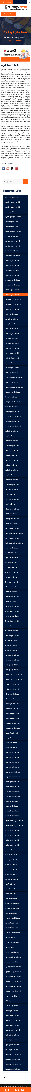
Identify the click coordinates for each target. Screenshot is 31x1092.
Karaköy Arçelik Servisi (12, 353)
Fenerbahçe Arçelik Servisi (13, 411)
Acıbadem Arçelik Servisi (12, 202)
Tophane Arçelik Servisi (12, 923)
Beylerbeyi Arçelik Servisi (13, 606)
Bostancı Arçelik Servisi (12, 655)
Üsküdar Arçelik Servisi (12, 1015)
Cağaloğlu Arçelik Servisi (12, 713)
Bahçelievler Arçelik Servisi (13, 256)
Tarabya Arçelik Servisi (12, 864)
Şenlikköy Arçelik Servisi (12, 358)
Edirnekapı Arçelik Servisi (12, 791)
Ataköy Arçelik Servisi (11, 319)
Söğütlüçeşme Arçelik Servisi (14, 821)
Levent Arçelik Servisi (11, 553)
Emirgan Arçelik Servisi (12, 830)
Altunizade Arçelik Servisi (12, 280)
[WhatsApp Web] (8, 1077)
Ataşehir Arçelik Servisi (12, 338)
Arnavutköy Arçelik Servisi (13, 299)
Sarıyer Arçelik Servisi (11, 801)
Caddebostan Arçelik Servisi (13, 674)
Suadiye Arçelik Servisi (12, 840)
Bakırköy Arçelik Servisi (12, 509)
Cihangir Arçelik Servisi (12, 733)
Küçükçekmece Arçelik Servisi (14, 533)
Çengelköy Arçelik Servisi (12, 772)
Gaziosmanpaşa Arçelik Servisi (14, 377)
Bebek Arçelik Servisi (11, 450)
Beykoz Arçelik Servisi (11, 548)
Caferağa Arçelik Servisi (12, 694)
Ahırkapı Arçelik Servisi (12, 222)
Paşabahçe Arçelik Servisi (12, 723)
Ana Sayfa (7, 37)
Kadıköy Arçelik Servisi (12, 295)
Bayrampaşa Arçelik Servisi (13, 957)
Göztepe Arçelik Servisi (12, 567)
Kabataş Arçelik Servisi (12, 275)
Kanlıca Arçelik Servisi (11, 314)
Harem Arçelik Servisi (11, 1040)
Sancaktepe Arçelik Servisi (13, 782)
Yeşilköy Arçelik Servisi (12, 1035)
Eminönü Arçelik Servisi (12, 811)
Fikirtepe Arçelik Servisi (12, 942)
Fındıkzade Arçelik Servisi (12, 918)
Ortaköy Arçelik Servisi (12, 684)
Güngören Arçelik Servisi (12, 1020)
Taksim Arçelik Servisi (11, 879)
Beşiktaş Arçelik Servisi (12, 489)
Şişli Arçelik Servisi (11, 860)
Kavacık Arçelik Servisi (12, 743)
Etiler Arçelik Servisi (11, 850)
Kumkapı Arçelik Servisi (12, 455)
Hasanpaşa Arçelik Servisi (12, 1059)
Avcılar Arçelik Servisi (11, 431)
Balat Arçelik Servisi (11, 514)
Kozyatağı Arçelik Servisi (12, 436)
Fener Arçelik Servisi (11, 899)
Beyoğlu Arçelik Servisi (12, 626)
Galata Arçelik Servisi (11, 1001)
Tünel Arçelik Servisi (11, 397)
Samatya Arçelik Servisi (12, 762)
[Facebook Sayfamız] (4, 1077)
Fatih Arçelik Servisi (11, 494)
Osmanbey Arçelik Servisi (12, 704)
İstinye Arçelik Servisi (11, 236)
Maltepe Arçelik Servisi (12, 611)
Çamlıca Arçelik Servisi (12, 334)
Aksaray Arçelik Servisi (12, 260)
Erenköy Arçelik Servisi (12, 528)
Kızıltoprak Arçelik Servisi (13, 416)
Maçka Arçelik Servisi (11, 572)
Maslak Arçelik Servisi (11, 631)
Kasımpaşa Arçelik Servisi (12, 392)
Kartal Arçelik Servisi (11, 373)
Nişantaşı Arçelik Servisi (12, 665)
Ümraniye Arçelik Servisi (12, 996)
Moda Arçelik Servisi (11, 645)
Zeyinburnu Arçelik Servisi (13, 1054)
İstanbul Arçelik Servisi (18, 37)
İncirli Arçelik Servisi (11, 197)
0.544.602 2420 (8, 13)
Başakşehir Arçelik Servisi (13, 962)
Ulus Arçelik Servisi (11, 937)
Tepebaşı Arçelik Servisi (12, 903)
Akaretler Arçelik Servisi (12, 241)
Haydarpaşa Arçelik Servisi (13, 217)
